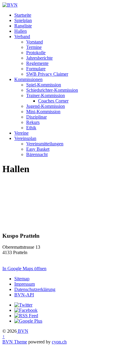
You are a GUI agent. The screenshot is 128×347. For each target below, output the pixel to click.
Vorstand (34, 41)
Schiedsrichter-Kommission (52, 90)
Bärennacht (37, 154)
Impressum (24, 284)
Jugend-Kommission (45, 106)
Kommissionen (28, 79)
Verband (22, 36)
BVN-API (24, 294)
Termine (34, 47)
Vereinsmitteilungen (44, 143)
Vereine (21, 133)
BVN (22, 331)
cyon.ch (59, 341)
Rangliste (23, 25)
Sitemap (21, 278)
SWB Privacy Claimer (47, 74)
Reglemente (37, 63)
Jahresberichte (39, 57)
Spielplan (23, 20)
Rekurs (33, 122)
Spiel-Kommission (43, 84)
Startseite (22, 15)
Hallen (20, 31)
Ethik (31, 127)
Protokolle (36, 52)
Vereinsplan (25, 138)
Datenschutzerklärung (34, 289)
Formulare (36, 68)
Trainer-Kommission (45, 95)
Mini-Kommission (43, 111)
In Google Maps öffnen (24, 268)
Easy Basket (37, 149)
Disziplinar (36, 116)
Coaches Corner (53, 100)
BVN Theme (14, 341)
